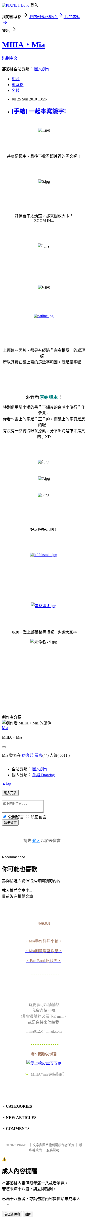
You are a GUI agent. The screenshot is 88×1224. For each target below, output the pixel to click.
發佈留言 (10, 823)
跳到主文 (10, 58)
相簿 (16, 79)
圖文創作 (42, 69)
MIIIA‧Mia (23, 44)
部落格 (17, 85)
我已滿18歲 (12, 1214)
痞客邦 (27, 755)
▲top (6, 783)
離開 (28, 1214)
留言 (38, 755)
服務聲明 (52, 1150)
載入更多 (10, 793)
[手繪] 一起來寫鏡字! (39, 111)
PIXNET (22, 1145)
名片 (16, 90)
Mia (5, 728)
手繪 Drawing (43, 775)
